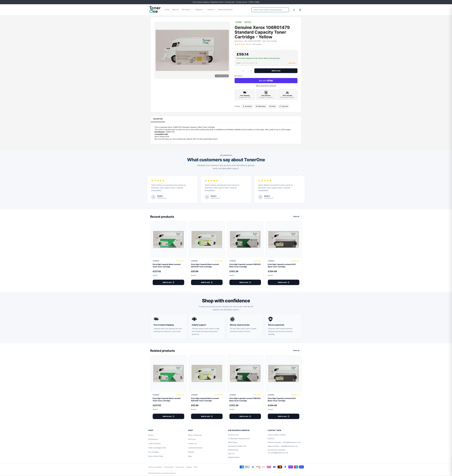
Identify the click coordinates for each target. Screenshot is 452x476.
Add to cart (276, 71)
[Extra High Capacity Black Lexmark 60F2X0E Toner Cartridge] (207, 239)
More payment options (266, 85)
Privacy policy (169, 467)
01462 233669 (279, 435)
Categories (198, 9)
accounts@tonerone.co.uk (278, 453)
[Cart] (300, 9)
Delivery (191, 452)
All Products (186, 9)
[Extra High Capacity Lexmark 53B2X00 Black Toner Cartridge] (245, 239)
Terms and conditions (155, 467)
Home (167, 9)
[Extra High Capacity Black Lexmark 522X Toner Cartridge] (168, 239)
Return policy (180, 467)
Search (151, 435)
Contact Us (211, 9)
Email (273, 106)
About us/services (195, 435)
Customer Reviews (195, 448)
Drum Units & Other (155, 456)
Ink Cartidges (153, 452)
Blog (190, 456)
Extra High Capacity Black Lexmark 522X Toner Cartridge (167, 265)
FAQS (195, 467)
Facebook (248, 106)
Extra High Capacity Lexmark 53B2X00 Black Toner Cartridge (245, 265)
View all (296, 216)
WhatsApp (261, 106)
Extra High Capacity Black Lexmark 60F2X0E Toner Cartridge (205, 265)
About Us (175, 9)
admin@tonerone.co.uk (291, 442)
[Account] (293, 9)
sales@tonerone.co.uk (289, 446)
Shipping (189, 467)
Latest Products (154, 443)
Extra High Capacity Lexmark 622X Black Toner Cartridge (282, 265)
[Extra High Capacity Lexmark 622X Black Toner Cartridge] (283, 239)
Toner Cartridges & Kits (157, 448)
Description (158, 119)
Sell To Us (192, 439)
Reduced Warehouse (225, 9)
